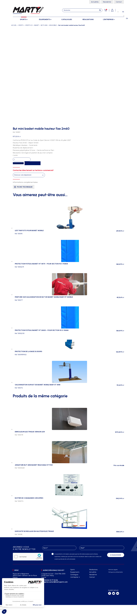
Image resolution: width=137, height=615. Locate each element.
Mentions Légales (113, 569)
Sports (72, 569)
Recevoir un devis (32, 163)
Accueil (14, 25)
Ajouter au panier (18, 163)
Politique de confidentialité (115, 572)
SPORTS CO (28, 25)
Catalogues (66, 19)
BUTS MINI (44, 25)
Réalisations (88, 19)
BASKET (36, 25)
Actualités (94, 2)
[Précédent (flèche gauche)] (1, 609)
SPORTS (20, 25)
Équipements (74, 572)
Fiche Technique (24, 187)
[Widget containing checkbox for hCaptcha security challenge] (28, 556)
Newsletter (107, 2)
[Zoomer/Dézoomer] (1, 606)
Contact (119, 2)
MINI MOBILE (53, 25)
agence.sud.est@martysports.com (55, 582)
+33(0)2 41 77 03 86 (51, 580)
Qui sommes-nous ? (76, 579)
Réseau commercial (77, 582)
